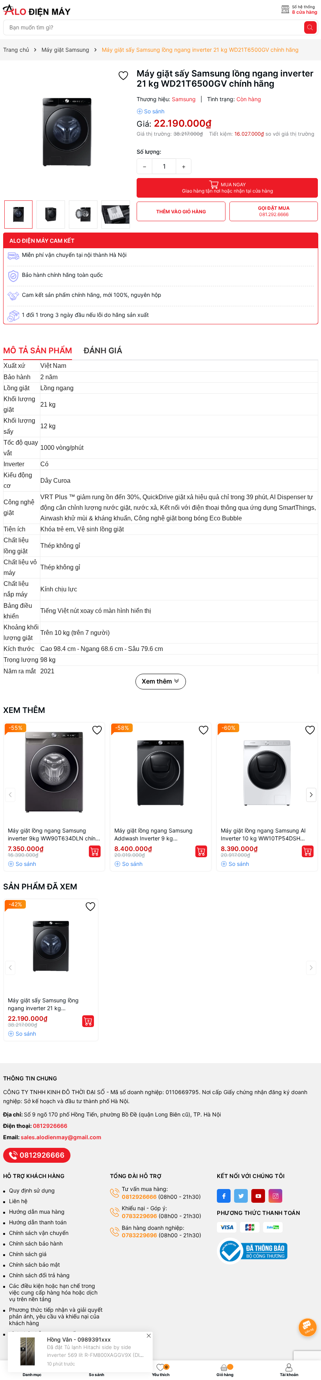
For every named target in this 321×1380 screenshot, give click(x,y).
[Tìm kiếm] (310, 27)
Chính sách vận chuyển (39, 1232)
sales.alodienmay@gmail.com (61, 1137)
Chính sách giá (28, 1254)
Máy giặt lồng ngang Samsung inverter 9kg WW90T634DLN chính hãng (53, 834)
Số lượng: (149, 151)
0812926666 (50, 1125)
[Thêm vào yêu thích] (123, 75)
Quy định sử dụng (32, 1190)
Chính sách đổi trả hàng (39, 1275)
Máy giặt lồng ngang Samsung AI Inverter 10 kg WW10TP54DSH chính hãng (263, 834)
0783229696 (139, 1216)
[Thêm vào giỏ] (95, 851)
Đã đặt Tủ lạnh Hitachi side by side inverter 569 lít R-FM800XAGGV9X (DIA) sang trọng (96, 1355)
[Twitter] (241, 1196)
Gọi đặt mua (274, 211)
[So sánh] (150, 111)
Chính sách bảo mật (34, 1264)
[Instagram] (275, 1196)
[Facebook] (224, 1196)
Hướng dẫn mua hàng (37, 1211)
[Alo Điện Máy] (38, 10)
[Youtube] (258, 1196)
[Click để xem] (67, 132)
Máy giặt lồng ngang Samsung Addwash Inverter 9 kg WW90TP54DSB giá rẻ (153, 834)
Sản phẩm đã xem (40, 886)
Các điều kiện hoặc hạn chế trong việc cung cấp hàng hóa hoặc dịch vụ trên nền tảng (53, 1292)
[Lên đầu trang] (309, 1306)
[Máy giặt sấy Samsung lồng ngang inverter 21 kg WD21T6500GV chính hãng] (51, 946)
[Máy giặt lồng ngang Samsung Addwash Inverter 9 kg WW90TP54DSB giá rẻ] (160, 773)
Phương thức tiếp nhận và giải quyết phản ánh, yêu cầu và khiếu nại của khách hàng (56, 1316)
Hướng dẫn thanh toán (38, 1222)
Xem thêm (24, 710)
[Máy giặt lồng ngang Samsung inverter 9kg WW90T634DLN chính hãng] (54, 773)
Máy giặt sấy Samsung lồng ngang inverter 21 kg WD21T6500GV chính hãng (43, 1004)
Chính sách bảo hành (36, 1243)
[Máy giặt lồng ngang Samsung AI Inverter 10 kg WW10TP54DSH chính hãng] (267, 773)
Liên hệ (18, 1201)
